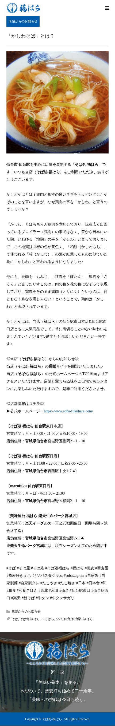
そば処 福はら (30, 619)
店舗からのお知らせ (23, 21)
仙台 (67, 619)
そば (15, 619)
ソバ (59, 619)
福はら (88, 619)
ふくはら (47, 619)
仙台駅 (77, 619)
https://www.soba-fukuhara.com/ (68, 411)
